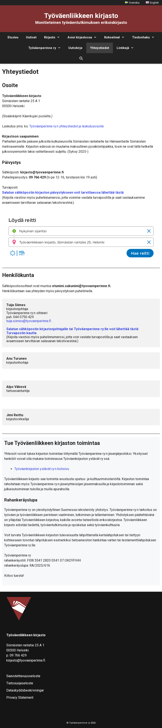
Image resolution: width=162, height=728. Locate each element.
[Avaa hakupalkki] (81, 58)
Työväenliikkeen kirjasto (81, 16)
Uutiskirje (75, 48)
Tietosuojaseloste (19, 683)
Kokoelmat (112, 37)
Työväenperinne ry (42, 48)
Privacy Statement (19, 698)
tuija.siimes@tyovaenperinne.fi (28, 321)
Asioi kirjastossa (80, 37)
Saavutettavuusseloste (23, 676)
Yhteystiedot (99, 48)
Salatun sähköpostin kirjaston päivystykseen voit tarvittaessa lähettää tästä (63, 192)
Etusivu (13, 37)
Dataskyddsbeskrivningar (25, 690)
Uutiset (31, 37)
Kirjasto (49, 37)
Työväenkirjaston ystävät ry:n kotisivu (41, 469)
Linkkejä (123, 48)
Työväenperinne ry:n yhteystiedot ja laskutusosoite (66, 126)
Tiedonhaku (141, 37)
